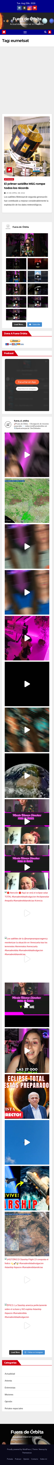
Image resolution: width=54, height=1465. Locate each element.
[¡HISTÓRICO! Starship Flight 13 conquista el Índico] (27, 1280)
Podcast (18, 1459)
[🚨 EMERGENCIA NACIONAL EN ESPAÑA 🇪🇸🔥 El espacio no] (27, 1234)
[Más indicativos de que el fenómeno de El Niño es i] (27, 592)
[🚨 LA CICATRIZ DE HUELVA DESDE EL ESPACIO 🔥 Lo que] (27, 500)
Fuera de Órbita (27, 19)
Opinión (8, 1401)
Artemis (8, 1381)
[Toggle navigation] (25, 32)
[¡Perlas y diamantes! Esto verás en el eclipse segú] (27, 867)
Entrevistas (10, 1388)
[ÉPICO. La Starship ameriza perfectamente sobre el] (27, 1325)
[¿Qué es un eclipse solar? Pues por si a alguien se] (27, 821)
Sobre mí (43, 1459)
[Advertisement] (27, 75)
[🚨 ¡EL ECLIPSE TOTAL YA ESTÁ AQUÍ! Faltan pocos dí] (27, 1096)
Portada (10, 1459)
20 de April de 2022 (16, 193)
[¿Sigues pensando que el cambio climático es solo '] (27, 546)
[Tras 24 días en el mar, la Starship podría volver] (27, 684)
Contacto (34, 1459)
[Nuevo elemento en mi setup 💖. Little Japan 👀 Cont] (27, 638)
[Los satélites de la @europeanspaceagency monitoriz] (27, 959)
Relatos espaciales (14, 1408)
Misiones (9, 1394)
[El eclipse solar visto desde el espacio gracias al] (27, 775)
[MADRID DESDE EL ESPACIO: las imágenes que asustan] (27, 1050)
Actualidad (9, 179)
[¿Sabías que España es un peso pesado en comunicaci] (27, 455)
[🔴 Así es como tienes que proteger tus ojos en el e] (27, 1005)
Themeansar (26, 1453)
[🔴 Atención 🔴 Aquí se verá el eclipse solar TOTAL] (27, 913)
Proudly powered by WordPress (19, 1449)
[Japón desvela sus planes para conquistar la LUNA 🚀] (27, 730)
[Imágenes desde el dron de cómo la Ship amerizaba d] (27, 1142)
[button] (45, 32)
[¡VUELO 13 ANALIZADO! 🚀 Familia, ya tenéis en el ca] (27, 1188)
